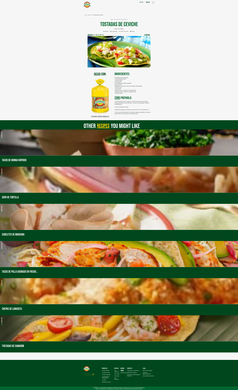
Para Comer (116, 373)
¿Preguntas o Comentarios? (133, 370)
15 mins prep (1, 320)
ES (142, 2)
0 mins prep (1, 172)
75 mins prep (1, 246)
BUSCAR (148, 2)
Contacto (129, 368)
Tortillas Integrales (106, 374)
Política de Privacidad (147, 370)
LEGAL (144, 368)
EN (140, 2)
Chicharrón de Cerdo (106, 382)
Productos (104, 368)
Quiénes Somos (123, 372)
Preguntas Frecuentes (132, 372)
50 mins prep (1, 134)
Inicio (86, 15)
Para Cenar (116, 375)
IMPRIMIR (147, 35)
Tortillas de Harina (106, 372)
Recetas (90, 15)
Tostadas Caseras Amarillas (100, 116)
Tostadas (104, 380)
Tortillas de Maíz (105, 370)
